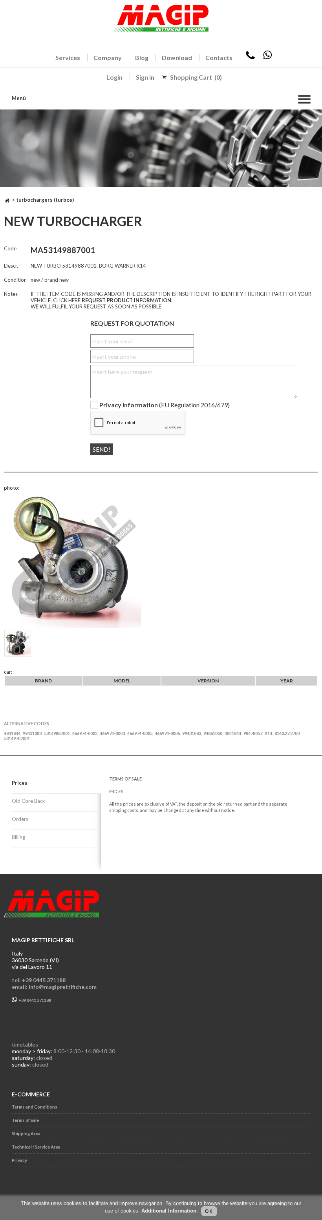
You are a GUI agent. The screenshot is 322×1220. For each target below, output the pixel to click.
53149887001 (57, 733)
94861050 (212, 733)
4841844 (12, 733)
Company (107, 57)
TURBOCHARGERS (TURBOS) (45, 200)
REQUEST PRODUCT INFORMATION (126, 300)
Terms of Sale (25, 1120)
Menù (19, 98)
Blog (141, 57)
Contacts (218, 57)
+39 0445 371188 (34, 1000)
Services (67, 57)
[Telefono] (250, 57)
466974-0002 (84, 733)
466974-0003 (112, 733)
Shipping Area (26, 1133)
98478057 (252, 733)
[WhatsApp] (267, 57)
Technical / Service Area (36, 1146)
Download (177, 57)
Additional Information (168, 1211)
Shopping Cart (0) (196, 77)
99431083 (32, 733)
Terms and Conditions (34, 1106)
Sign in (145, 77)
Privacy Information (128, 405)
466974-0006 (167, 733)
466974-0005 (139, 733)
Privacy (19, 1160)
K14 (268, 733)
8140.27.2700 (287, 733)
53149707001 (17, 738)
